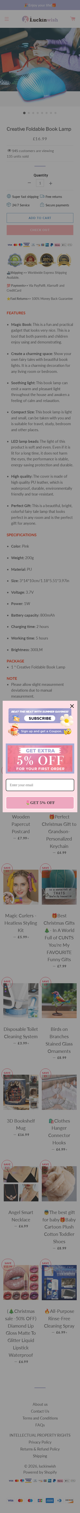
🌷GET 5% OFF (40, 802)
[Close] (72, 706)
